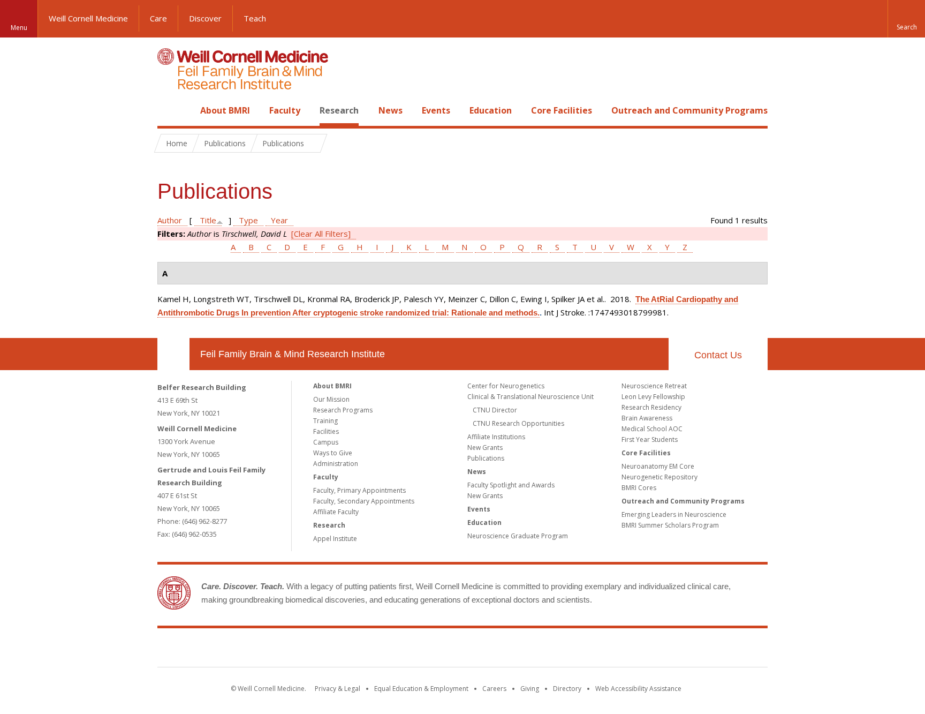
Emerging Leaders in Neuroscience (673, 514)
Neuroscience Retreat (654, 385)
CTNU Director (495, 410)
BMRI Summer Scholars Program (670, 525)
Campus (325, 442)
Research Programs (343, 410)
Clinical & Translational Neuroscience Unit (530, 396)
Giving (529, 688)
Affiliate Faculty (336, 511)
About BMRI (225, 110)
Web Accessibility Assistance (638, 688)
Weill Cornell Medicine (88, 18)
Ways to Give (332, 452)
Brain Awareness (646, 418)
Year (279, 220)
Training (325, 420)
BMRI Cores (638, 487)
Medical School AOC (652, 428)
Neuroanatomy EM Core (657, 466)
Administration (335, 463)
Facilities (326, 431)
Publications (485, 458)
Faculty (284, 110)
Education (490, 110)
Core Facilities (561, 110)
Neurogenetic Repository (659, 477)
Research (339, 110)
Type (248, 220)
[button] (906, 18)
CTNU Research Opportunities (518, 423)
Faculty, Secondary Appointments (363, 501)
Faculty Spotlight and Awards (511, 485)
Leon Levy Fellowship (653, 396)
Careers (494, 688)
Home (169, 110)
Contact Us (718, 355)
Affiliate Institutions (496, 436)
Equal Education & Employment (421, 688)
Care (158, 18)
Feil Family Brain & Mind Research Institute (292, 354)
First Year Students (649, 439)
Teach (255, 18)
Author (169, 220)
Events (436, 110)
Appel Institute (335, 538)
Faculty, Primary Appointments (359, 490)
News (390, 110)
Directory (567, 688)
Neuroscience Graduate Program (517, 535)
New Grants (485, 447)
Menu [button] (19, 27)
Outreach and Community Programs (689, 110)
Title (208, 220)
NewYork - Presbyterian (552, 649)
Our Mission (331, 399)
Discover (205, 18)
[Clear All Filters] (321, 233)
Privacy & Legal (337, 688)
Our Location (173, 354)
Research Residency (651, 407)
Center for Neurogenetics (505, 385)
